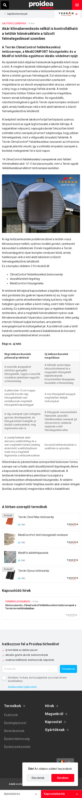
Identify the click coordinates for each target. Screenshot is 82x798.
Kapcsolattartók (54, 794)
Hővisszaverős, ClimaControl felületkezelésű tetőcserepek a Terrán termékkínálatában (41, 608)
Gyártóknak (55, 730)
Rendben (62, 778)
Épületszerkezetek (17, 747)
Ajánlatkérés (12, 794)
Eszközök (11, 715)
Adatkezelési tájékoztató (22, 686)
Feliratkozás (68, 669)
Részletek (38, 778)
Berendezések (14, 731)
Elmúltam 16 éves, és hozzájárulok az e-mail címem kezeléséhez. (37, 679)
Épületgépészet (15, 723)
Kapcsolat (53, 722)
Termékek (12, 706)
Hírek (49, 706)
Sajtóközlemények (17, 14)
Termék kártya (41, 521)
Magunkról (54, 714)
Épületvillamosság (17, 739)
